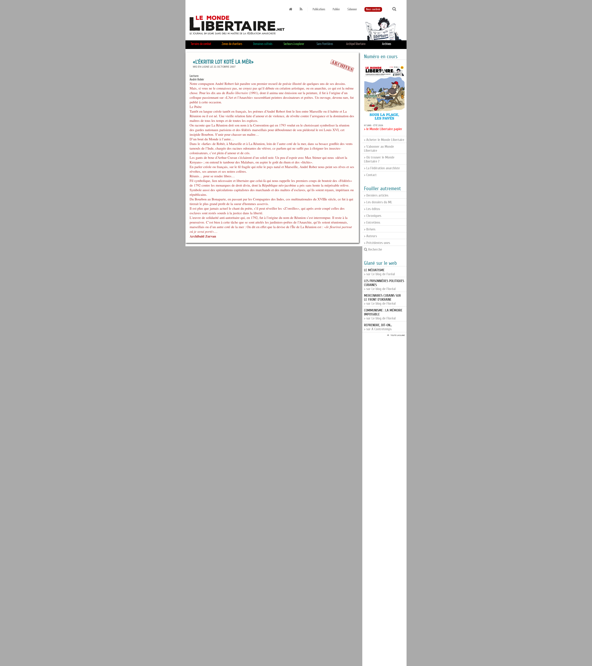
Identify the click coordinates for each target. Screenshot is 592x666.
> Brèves (369, 229)
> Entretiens (372, 223)
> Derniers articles (376, 195)
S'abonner (352, 9)
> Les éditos (372, 209)
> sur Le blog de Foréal (379, 272)
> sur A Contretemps (378, 327)
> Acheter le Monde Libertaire (384, 140)
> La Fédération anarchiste (382, 168)
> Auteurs (370, 236)
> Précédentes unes (377, 243)
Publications (319, 9)
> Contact (370, 175)
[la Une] (290, 9)
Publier (336, 9)
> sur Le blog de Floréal (382, 300)
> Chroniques (372, 216)
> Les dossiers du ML (378, 202)
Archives (386, 44)
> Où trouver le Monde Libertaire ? (379, 159)
